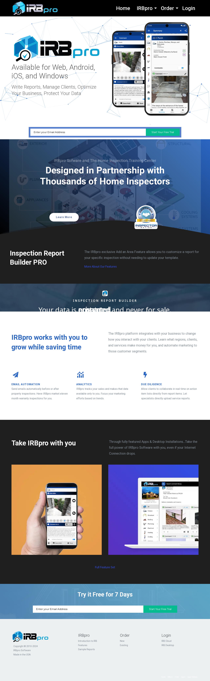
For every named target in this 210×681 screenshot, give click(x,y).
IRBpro (84, 635)
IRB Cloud (166, 641)
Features (82, 645)
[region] (105, 342)
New (122, 641)
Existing (124, 645)
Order (125, 635)
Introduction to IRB (87, 641)
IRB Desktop (168, 645)
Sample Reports (86, 649)
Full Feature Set (105, 567)
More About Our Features (100, 266)
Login (166, 635)
